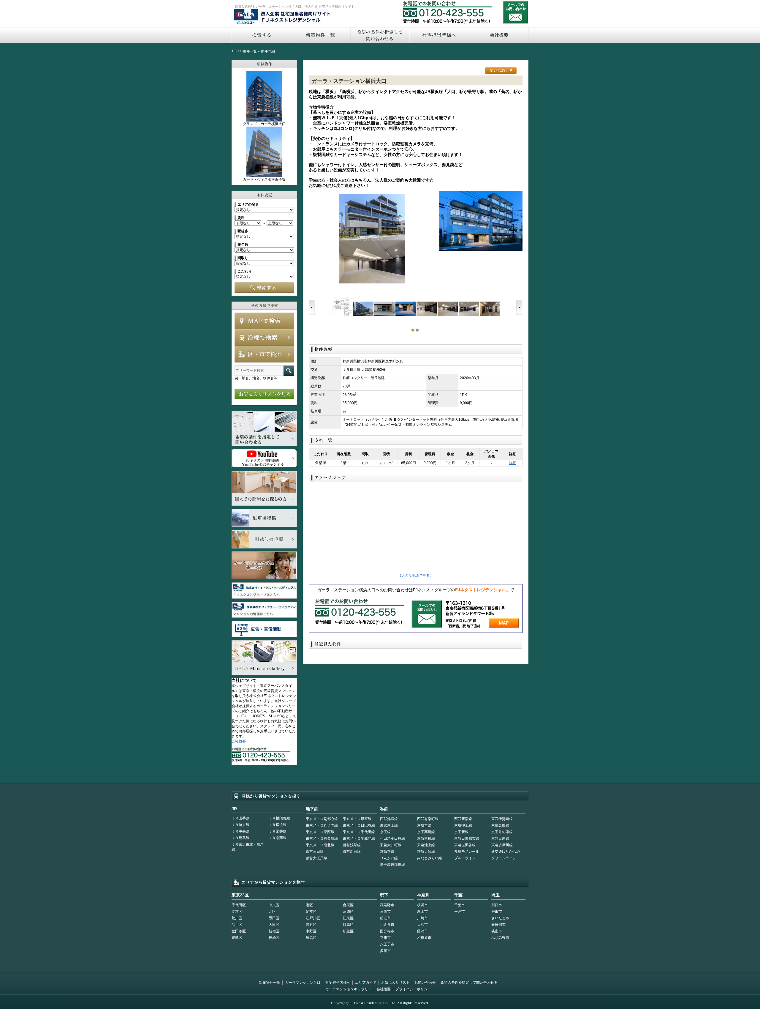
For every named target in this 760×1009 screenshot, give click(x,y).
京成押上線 (463, 825)
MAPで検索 (264, 321)
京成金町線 (500, 825)
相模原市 (424, 938)
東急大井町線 (390, 845)
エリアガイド (365, 982)
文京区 (237, 911)
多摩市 (385, 951)
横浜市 (422, 905)
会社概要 (499, 35)
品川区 (237, 925)
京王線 (385, 832)
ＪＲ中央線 (240, 831)
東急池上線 (426, 845)
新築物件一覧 (320, 35)
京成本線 (424, 825)
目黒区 (348, 925)
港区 (309, 905)
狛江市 (385, 918)
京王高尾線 (426, 832)
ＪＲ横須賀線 (279, 818)
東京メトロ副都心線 (322, 819)
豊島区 (237, 938)
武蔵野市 (387, 905)
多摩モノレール (466, 851)
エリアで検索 (264, 354)
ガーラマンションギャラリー (348, 989)
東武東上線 (389, 825)
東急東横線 (426, 838)
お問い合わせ (515, 12)
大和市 (422, 925)
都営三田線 (315, 851)
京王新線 (461, 832)
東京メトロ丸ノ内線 (322, 825)
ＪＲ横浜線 (277, 825)
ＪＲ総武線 (240, 838)
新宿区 (274, 931)
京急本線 (387, 851)
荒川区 (237, 918)
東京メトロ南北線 (320, 845)
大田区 (274, 925)
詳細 (512, 463)
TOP (235, 51)
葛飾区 (348, 911)
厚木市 (422, 911)
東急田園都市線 (466, 838)
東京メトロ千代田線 (359, 832)
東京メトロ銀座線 (357, 819)
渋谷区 (311, 925)
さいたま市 (500, 918)
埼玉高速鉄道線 (392, 865)
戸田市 (496, 911)
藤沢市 (422, 931)
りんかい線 (389, 858)
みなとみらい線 (429, 858)
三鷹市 (385, 911)
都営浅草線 (352, 845)
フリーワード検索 (289, 370)
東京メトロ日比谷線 (359, 825)
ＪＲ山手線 (240, 818)
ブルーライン (465, 858)
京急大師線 (426, 851)
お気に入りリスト (395, 982)
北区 (272, 911)
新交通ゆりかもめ (505, 851)
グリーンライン (503, 858)
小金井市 (387, 925)
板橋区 (274, 938)
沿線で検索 (264, 337)
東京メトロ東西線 (320, 832)
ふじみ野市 (500, 938)
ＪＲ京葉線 (277, 838)
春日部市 (498, 925)
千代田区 (239, 905)
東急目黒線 (500, 838)
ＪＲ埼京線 (240, 825)
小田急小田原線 (392, 838)
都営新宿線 (352, 851)
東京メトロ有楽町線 (322, 838)
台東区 (348, 905)
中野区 (311, 931)
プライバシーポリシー (413, 989)
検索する (261, 35)
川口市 (496, 905)
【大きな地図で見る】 (415, 575)
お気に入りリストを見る (264, 394)
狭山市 (496, 931)
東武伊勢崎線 (502, 819)
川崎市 (422, 918)
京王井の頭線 (502, 832)
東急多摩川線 (502, 845)
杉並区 (348, 931)
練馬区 (311, 938)
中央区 (274, 905)
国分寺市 (387, 931)
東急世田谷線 (465, 845)
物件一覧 (250, 51)
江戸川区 (313, 918)
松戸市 (459, 911)
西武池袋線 (389, 819)
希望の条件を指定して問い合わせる (379, 35)
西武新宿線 (463, 819)
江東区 (348, 918)
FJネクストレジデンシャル (283, 17)
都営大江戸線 (316, 858)
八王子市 (387, 944)
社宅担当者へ (439, 35)
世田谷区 (239, 931)
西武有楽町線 (427, 819)
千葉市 (459, 905)
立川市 (385, 938)
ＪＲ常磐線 (277, 831)
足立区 (311, 911)
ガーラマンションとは (303, 982)
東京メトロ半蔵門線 (359, 838)
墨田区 (274, 918)
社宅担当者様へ (337, 982)
